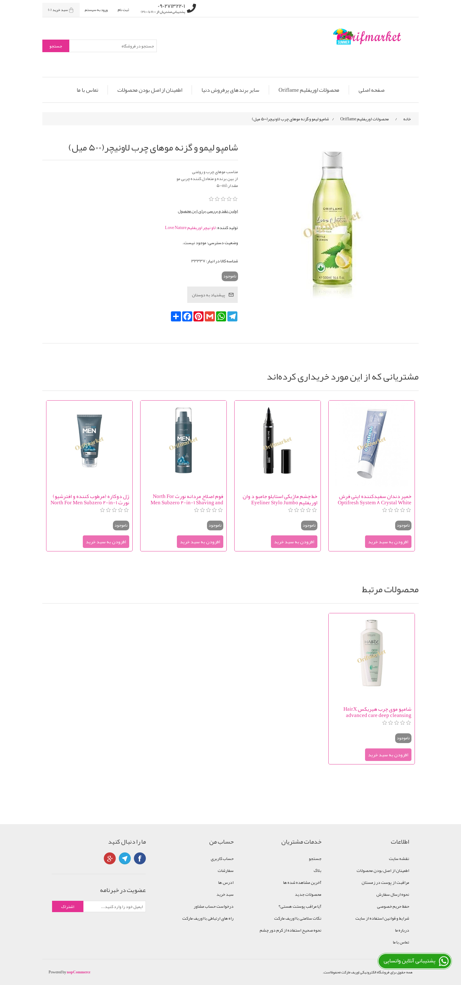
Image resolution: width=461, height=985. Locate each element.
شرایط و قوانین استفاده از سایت (382, 918)
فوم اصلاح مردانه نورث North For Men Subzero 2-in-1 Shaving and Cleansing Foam (187, 499)
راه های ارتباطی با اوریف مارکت (208, 918)
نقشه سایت (399, 858)
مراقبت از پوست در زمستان (385, 882)
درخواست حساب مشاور (214, 906)
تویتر (125, 858)
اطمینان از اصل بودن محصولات (149, 90)
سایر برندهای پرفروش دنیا (230, 90)
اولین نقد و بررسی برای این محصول (208, 210)
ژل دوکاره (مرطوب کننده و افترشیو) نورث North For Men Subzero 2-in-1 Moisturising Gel (89, 499)
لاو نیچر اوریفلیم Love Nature (190, 227)
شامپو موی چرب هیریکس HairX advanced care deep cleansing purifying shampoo (377, 712)
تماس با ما (87, 90)
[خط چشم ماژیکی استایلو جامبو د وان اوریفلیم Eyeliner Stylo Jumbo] (278, 444)
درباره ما (402, 930)
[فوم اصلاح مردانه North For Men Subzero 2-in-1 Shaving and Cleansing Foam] (183, 444)
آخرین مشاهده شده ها (302, 882)
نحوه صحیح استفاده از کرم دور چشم (290, 930)
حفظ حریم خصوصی (393, 906)
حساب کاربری (222, 858)
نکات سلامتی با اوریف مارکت (297, 918)
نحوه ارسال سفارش (392, 894)
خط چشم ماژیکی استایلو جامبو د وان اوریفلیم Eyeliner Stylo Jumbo (280, 499)
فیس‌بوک (140, 858)
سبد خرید (225, 894)
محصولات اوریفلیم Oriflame (308, 90)
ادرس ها (226, 882)
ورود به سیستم (96, 10)
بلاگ (317, 870)
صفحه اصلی (371, 90)
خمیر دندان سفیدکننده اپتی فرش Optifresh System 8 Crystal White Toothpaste (374, 499)
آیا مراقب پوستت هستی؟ (299, 906)
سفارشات (226, 870)
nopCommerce (78, 972)
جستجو (315, 858)
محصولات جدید (308, 894)
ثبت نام (123, 10)
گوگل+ (110, 858)
